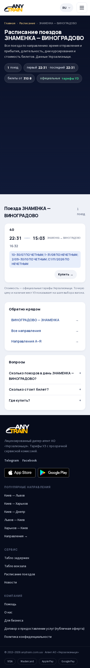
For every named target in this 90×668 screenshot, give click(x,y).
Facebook (29, 460)
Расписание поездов (19, 574)
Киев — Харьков (16, 503)
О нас (8, 612)
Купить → (65, 274)
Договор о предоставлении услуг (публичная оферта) (44, 628)
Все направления (45, 330)
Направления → (16, 536)
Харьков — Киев (16, 528)
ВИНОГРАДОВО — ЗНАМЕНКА (45, 320)
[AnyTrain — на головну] (14, 8)
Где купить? (19, 400)
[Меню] (82, 7)
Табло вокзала (15, 566)
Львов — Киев (14, 520)
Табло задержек (16, 558)
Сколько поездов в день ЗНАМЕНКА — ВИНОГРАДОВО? (41, 376)
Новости (10, 582)
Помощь (10, 604)
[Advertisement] (45, 130)
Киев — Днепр (14, 511)
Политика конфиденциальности (28, 636)
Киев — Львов (14, 495)
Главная (9, 23)
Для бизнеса (13, 620)
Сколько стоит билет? (29, 389)
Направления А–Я (45, 341)
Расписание (27, 23)
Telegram (11, 460)
